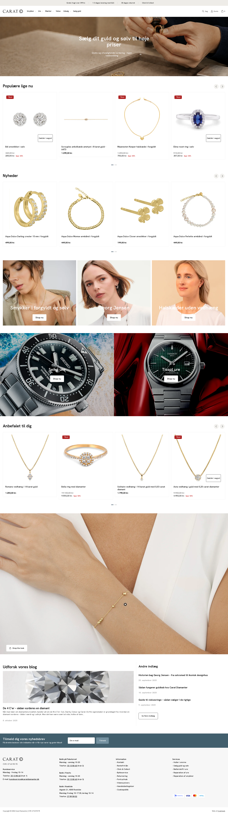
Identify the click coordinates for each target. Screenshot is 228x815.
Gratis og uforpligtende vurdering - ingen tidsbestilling (112, 54)
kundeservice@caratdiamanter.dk (24, 779)
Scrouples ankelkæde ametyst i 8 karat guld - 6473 (83, 148)
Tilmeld (102, 740)
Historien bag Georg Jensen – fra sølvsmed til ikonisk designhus (173, 675)
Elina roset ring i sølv (183, 146)
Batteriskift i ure (181, 769)
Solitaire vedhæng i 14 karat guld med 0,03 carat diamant (141, 488)
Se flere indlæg (148, 716)
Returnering (122, 776)
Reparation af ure (181, 772)
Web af (218, 811)
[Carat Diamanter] (13, 11)
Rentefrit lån (122, 765)
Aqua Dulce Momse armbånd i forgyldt (80, 236)
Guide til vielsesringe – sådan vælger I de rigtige (165, 699)
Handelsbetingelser (125, 786)
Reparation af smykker (184, 776)
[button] (31, 11)
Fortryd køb (122, 779)
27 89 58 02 (72, 796)
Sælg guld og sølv (181, 765)
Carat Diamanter (21, 811)
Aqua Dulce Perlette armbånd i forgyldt (192, 236)
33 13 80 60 (16, 776)
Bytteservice (122, 772)
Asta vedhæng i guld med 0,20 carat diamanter (196, 486)
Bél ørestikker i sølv (15, 146)
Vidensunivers (123, 783)
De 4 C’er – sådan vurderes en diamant (26, 708)
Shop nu (39, 317)
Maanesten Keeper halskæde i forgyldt (136, 146)
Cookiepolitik (122, 789)
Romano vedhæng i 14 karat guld (21, 486)
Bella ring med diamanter (73, 486)
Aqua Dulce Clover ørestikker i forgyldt (136, 236)
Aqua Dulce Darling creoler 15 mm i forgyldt (26, 236)
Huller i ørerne (180, 762)
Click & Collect (123, 769)
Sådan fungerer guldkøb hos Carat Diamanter (163, 687)
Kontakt (120, 762)
